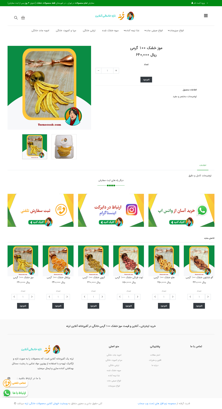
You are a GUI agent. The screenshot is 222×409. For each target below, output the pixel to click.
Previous (9, 88)
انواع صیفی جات (154, 30)
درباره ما (155, 365)
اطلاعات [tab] (202, 165)
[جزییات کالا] (43, 260)
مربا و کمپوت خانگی (66, 30)
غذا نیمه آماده (132, 30)
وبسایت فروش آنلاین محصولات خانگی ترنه (46, 403)
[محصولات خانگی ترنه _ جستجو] (16, 18)
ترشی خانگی (89, 30)
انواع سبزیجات (176, 30)
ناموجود (146, 79)
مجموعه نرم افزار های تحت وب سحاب (157, 403)
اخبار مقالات (155, 355)
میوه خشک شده (110, 30)
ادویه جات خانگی (40, 30)
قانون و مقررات (155, 360)
